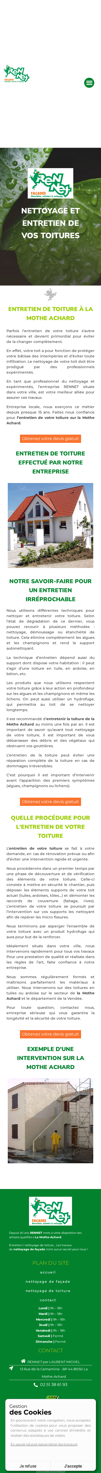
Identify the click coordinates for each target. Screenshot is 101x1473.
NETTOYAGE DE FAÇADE (48, 1281)
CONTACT (48, 1300)
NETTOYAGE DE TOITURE (48, 1291)
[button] (89, 83)
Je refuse (27, 1466)
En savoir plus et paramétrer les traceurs (44, 1444)
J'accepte (73, 1466)
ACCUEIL (48, 1272)
